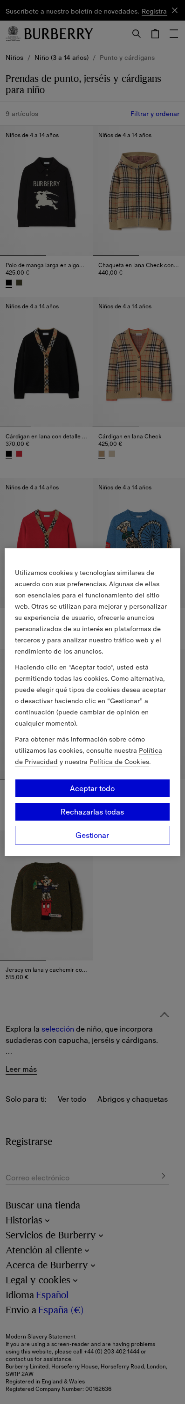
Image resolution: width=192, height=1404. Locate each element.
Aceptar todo (92, 788)
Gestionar (92, 835)
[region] (92, 702)
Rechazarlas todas (92, 811)
